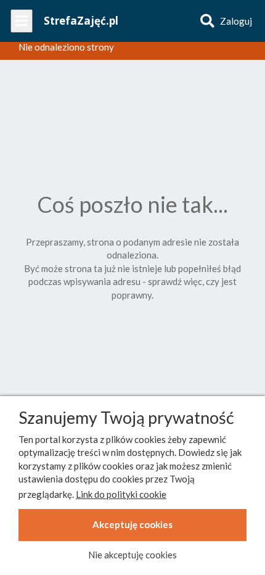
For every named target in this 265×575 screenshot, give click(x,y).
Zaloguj (236, 21)
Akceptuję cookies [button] (132, 524)
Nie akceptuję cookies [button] (132, 554)
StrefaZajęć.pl (81, 21)
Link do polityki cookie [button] (121, 494)
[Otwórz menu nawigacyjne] (21, 21)
